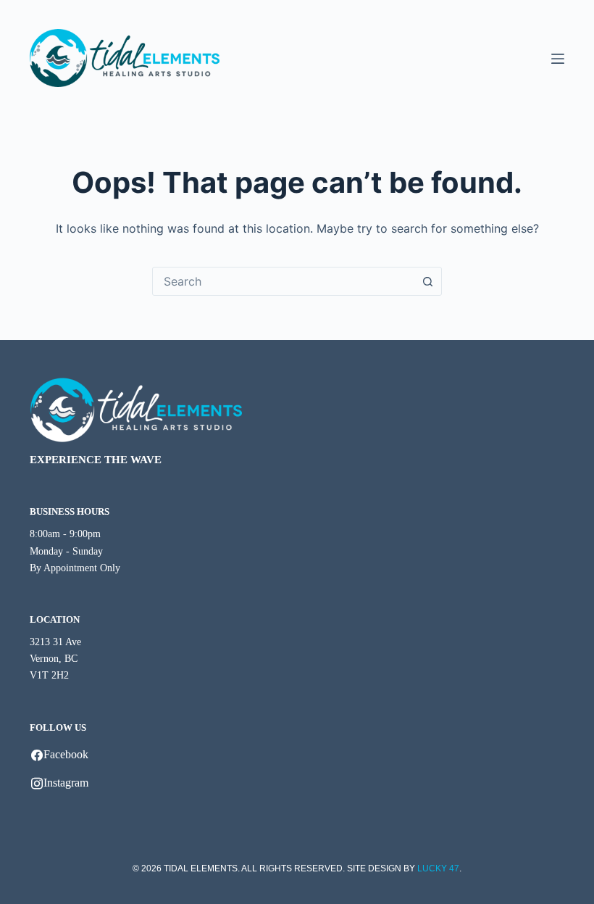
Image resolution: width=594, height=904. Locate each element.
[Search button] (427, 281)
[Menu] (557, 58)
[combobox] (283, 281)
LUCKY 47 (438, 868)
